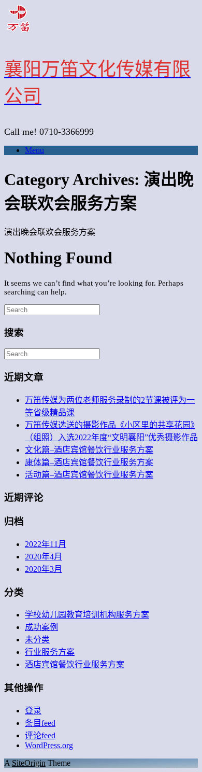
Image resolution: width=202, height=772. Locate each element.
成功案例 (41, 627)
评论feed (40, 735)
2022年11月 (45, 544)
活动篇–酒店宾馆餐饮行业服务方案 (89, 474)
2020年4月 (43, 556)
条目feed (40, 723)
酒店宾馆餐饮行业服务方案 (74, 664)
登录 (33, 710)
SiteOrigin (29, 763)
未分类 (37, 639)
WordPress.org (49, 745)
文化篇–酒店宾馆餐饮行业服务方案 (89, 449)
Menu (34, 150)
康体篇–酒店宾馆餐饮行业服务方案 (89, 462)
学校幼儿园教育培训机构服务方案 (87, 614)
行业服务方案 (50, 652)
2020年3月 (43, 569)
